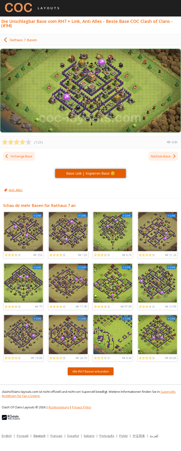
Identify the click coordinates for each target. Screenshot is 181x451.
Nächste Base (161, 156)
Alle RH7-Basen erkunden (90, 371)
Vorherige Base (21, 156)
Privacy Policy (81, 407)
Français (56, 436)
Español (73, 436)
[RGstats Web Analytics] (11, 419)
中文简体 (139, 436)
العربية (154, 436)
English (7, 436)
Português (106, 436)
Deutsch (39, 436)
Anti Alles (16, 190)
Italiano (89, 436)
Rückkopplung (59, 407)
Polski (123, 436)
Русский (23, 436)
